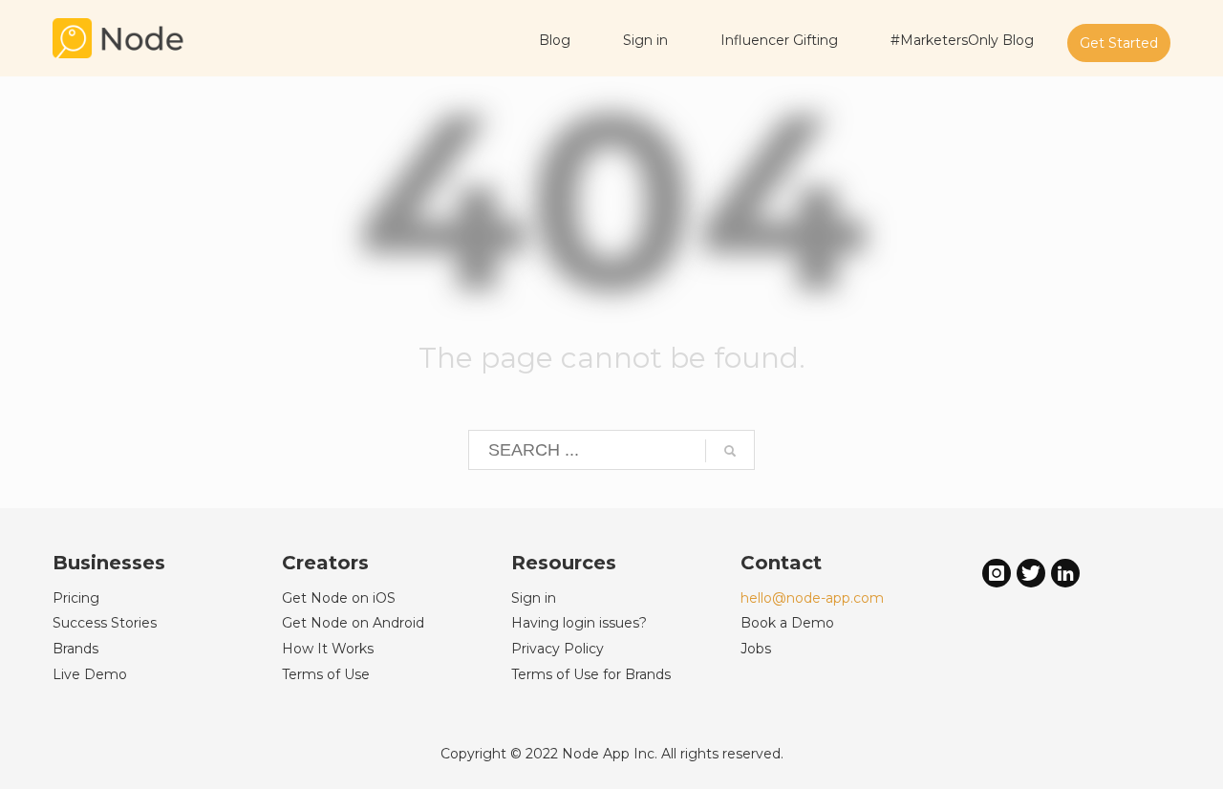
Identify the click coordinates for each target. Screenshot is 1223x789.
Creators (325, 562)
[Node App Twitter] (1031, 572)
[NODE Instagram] (996, 572)
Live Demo (90, 674)
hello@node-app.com (812, 598)
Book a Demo (787, 622)
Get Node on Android (353, 622)
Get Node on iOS (339, 598)
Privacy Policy (557, 648)
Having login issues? (579, 622)
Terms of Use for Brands (591, 674)
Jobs (755, 648)
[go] (730, 451)
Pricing (76, 598)
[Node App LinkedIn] (1065, 572)
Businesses (109, 562)
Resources (563, 562)
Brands (75, 648)
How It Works (328, 648)
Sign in (533, 598)
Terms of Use (326, 674)
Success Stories (105, 622)
